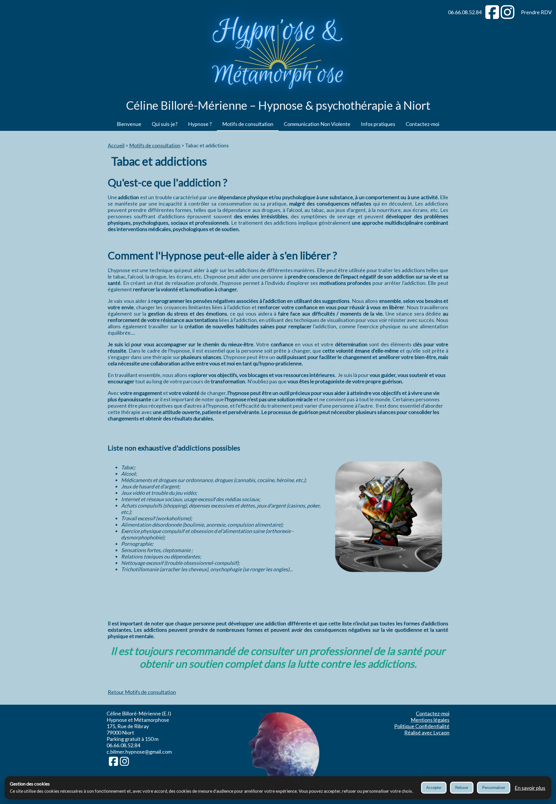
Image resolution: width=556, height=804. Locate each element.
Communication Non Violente (317, 124)
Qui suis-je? (165, 124)
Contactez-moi (422, 124)
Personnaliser (493, 787)
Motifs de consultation (247, 124)
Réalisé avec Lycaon (426, 732)
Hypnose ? (200, 124)
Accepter (433, 787)
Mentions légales (430, 720)
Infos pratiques (378, 124)
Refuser (461, 787)
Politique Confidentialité (421, 726)
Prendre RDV (536, 12)
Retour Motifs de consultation (142, 692)
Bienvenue (129, 124)
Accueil (116, 145)
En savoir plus (530, 788)
